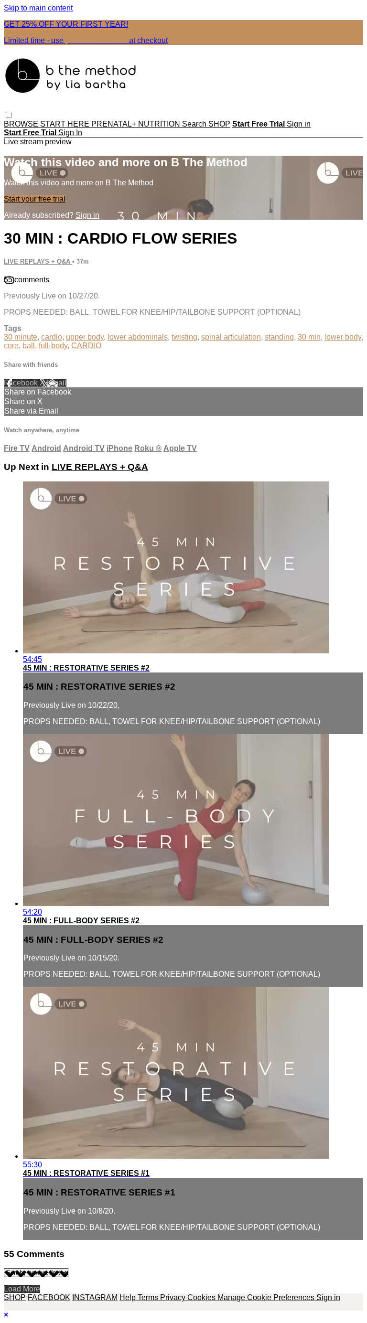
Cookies (202, 1297)
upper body (85, 337)
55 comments (26, 280)
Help (128, 1297)
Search (195, 124)
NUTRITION (160, 124)
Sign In (70, 132)
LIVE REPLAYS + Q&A (38, 261)
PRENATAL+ (114, 124)
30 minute (20, 337)
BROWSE (22, 124)
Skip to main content (38, 8)
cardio (51, 337)
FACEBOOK (49, 1297)
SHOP (219, 124)
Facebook (22, 383)
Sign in (299, 124)
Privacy (173, 1297)
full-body (53, 345)
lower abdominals (138, 337)
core (11, 345)
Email (56, 383)
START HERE (65, 124)
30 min (309, 337)
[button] (9, 115)
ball (28, 345)
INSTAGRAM (95, 1297)
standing (279, 337)
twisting (184, 337)
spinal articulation (231, 337)
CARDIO (86, 345)
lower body (342, 337)
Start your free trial (34, 199)
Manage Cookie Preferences (266, 1297)
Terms (149, 1297)
